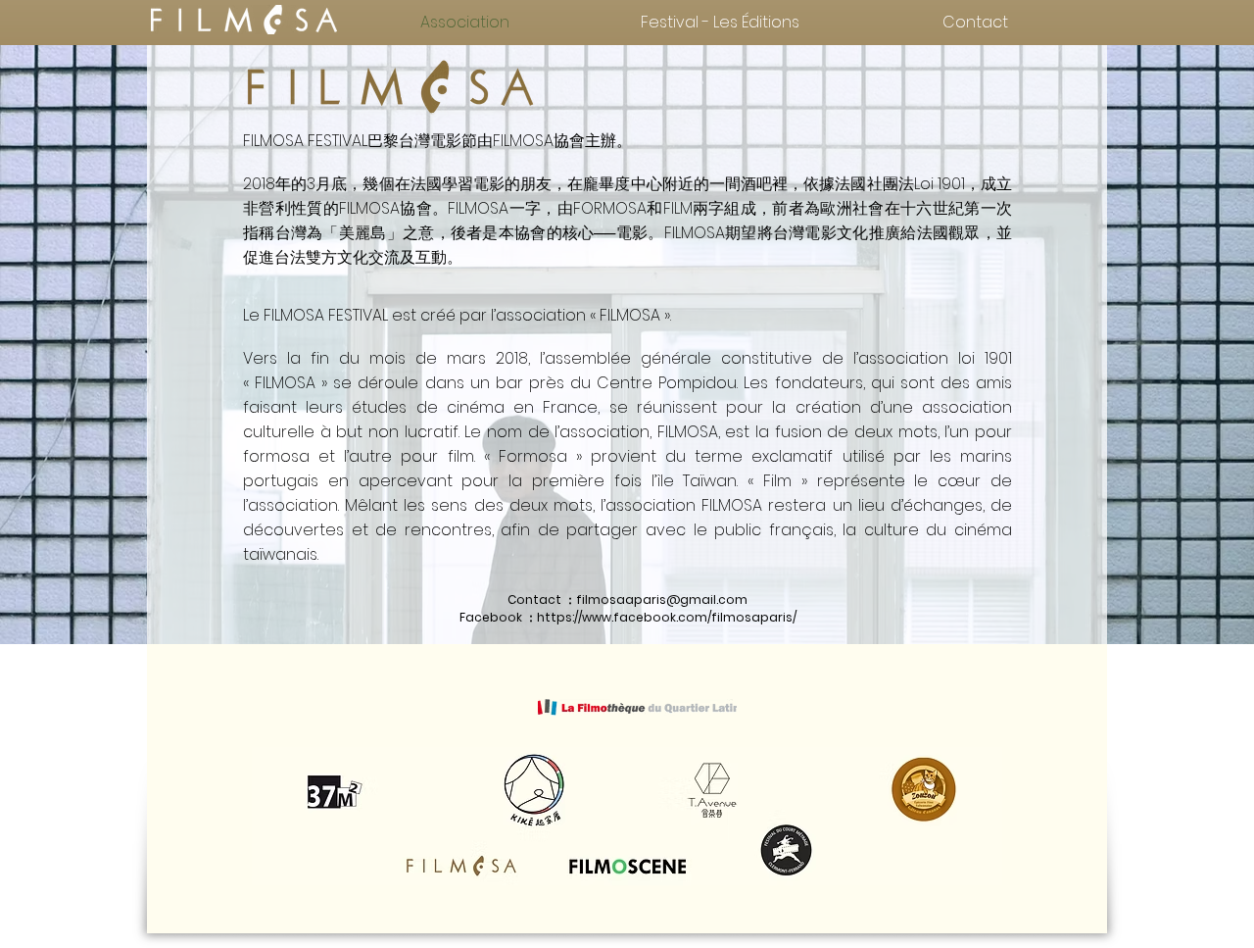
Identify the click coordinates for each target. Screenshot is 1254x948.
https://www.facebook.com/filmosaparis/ (666, 617)
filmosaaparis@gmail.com (662, 599)
